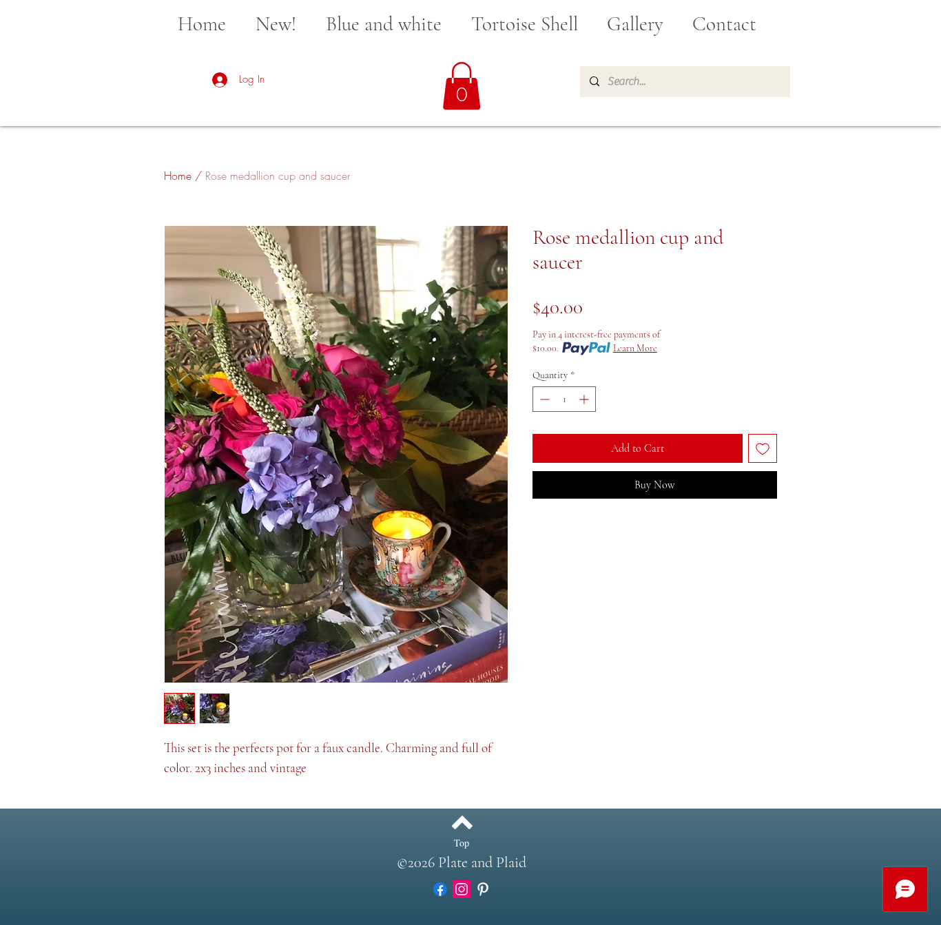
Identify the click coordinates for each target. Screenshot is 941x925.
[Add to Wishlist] (762, 448)
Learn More (635, 348)
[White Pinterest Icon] (483, 889)
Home (178, 175)
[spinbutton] (564, 399)
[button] (462, 86)
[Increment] (585, 399)
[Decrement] (543, 399)
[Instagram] (461, 889)
